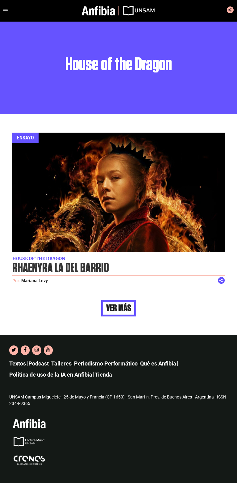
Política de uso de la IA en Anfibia (50, 374)
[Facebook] (25, 350)
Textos (17, 363)
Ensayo (25, 138)
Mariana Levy (34, 280)
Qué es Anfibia (158, 363)
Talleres (61, 363)
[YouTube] (48, 350)
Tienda (103, 374)
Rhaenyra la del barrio (60, 268)
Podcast (38, 363)
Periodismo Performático (106, 363)
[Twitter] (13, 350)
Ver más (118, 308)
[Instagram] (36, 350)
